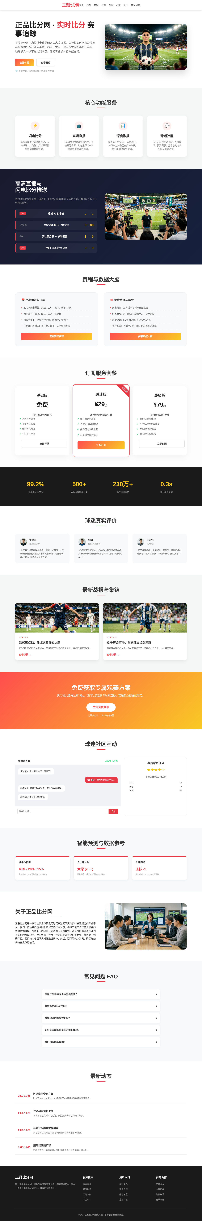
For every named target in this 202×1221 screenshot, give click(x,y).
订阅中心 (87, 1194)
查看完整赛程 (57, 336)
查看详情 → (25, 654)
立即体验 (24, 62)
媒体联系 (160, 1194)
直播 (89, 5)
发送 (113, 811)
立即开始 (44, 444)
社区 (111, 5)
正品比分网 (70, 5)
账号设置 (123, 1194)
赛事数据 (87, 1189)
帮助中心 (123, 1184)
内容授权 (160, 1189)
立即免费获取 (101, 707)
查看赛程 (45, 62)
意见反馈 (123, 1199)
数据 (96, 5)
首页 (81, 5)
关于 (126, 5)
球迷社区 (87, 1199)
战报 (118, 5)
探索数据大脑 (145, 336)
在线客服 (160, 1199)
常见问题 (135, 5)
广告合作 (160, 1184)
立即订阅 (101, 445)
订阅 (103, 5)
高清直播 (87, 1184)
